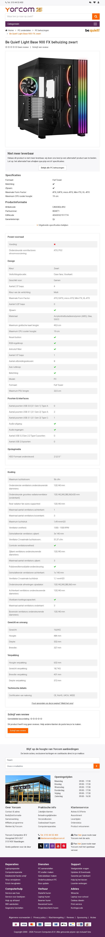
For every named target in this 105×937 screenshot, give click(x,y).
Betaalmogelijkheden (47, 815)
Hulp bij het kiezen (79, 880)
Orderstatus (76, 823)
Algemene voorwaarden (19, 917)
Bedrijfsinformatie (13, 815)
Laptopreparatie (12, 868)
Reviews (70, 917)
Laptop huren (44, 897)
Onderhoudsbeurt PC (47, 880)
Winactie (75, 893)
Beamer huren (44, 900)
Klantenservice (80, 807)
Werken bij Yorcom (13, 826)
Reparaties (11, 864)
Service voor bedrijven (15, 897)
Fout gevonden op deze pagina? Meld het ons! (52, 703)
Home (11, 30)
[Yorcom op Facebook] (46, 846)
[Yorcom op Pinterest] (63, 846)
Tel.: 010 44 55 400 (49, 835)
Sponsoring (82, 917)
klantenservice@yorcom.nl (52, 838)
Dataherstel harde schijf (15, 876)
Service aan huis (12, 893)
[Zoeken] (96, 16)
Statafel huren (44, 893)
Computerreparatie (13, 872)
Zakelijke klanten (45, 812)
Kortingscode (77, 908)
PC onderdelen (24, 30)
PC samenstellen (45, 868)
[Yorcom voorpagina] (23, 9)
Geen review (23, 47)
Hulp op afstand (12, 900)
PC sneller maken (45, 872)
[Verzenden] (97, 766)
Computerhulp (14, 888)
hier (80, 835)
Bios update (43, 883)
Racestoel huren (45, 904)
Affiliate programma (14, 823)
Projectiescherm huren (48, 908)
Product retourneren (80, 826)
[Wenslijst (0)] (94, 2)
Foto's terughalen (13, 883)
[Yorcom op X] (40, 846)
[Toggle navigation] (95, 24)
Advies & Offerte (78, 812)
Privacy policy (39, 917)
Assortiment (76, 815)
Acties (93, 917)
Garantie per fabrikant (80, 876)
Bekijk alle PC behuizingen (52, 167)
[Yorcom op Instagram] (52, 846)
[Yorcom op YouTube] (58, 846)
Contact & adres (12, 812)
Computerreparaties (47, 826)
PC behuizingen (42, 30)
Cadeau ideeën (77, 900)
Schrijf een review (40, 47)
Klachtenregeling (56, 917)
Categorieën (13, 24)
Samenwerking (11, 819)
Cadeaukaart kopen (46, 823)
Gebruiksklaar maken (47, 876)
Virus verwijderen (12, 880)
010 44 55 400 (15, 2)
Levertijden (76, 819)
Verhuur (43, 888)
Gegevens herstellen (14, 908)
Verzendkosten (45, 819)
